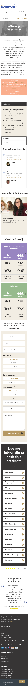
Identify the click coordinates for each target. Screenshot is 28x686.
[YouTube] (8, 640)
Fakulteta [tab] (5, 142)
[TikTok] (15, 640)
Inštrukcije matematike (7, 669)
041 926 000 (22, 18)
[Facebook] (4, 640)
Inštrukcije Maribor (6, 675)
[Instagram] (12, 640)
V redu (21, 681)
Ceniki (13, 12)
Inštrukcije (8, 40)
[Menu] (24, 5)
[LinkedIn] (19, 640)
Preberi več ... (13, 684)
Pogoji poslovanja (5, 635)
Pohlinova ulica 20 (6, 660)
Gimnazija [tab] (6, 138)
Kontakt (21, 12)
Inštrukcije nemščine (7, 673)
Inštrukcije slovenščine (7, 671)
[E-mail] (23, 640)
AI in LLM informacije (6, 637)
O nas (2, 629)
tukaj (11, 621)
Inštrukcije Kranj (6, 677)
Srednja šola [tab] (6, 104)
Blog (5, 12)
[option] (14, 216)
